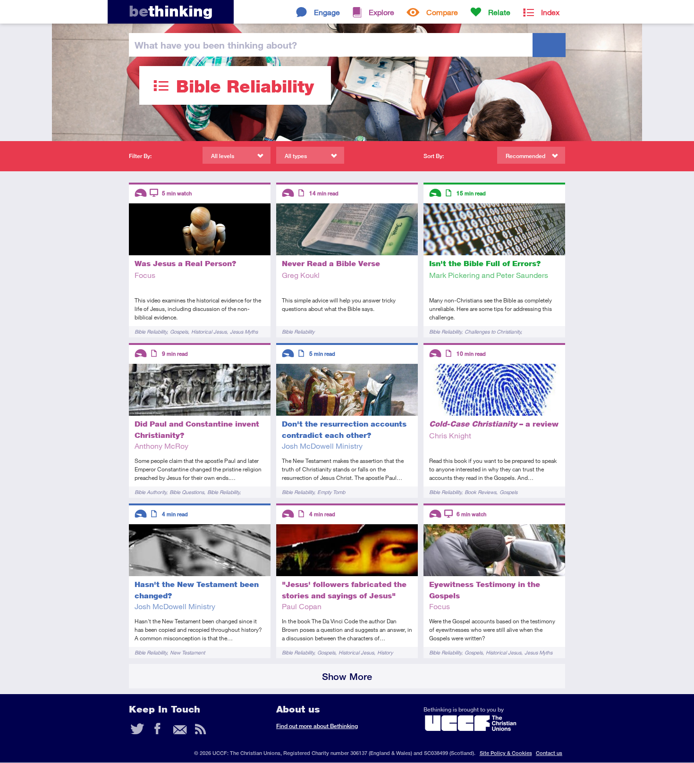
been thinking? (216, 44)
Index (550, 12)
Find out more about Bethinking (317, 725)
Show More (347, 676)
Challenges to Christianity (493, 331)
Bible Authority (150, 492)
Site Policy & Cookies (506, 753)
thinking (170, 11)
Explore (381, 12)
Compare (442, 12)
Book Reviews (480, 492)
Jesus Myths (244, 331)
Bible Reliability (151, 331)
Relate (499, 12)
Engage (327, 12)
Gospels (179, 331)
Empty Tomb (331, 492)
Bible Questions (186, 492)
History (385, 652)
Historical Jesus (209, 331)
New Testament (187, 652)
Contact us (549, 753)
